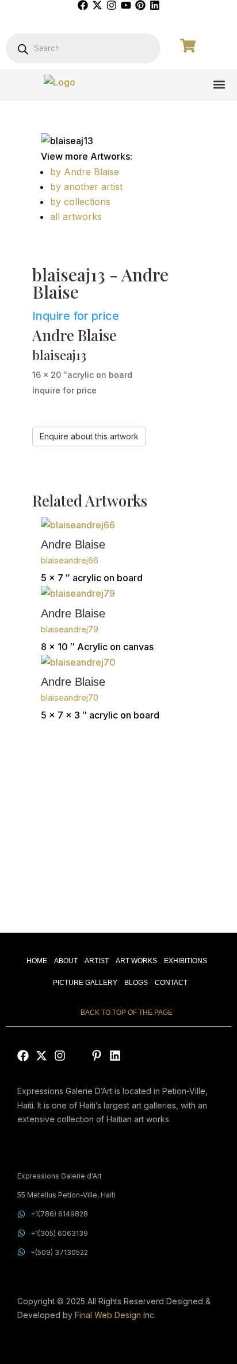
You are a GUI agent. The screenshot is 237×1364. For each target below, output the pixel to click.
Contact (171, 983)
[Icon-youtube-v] (78, 1055)
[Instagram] (111, 5)
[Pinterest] (140, 5)
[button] (218, 84)
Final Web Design (108, 1315)
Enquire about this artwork (89, 436)
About (66, 961)
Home (36, 961)
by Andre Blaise (84, 171)
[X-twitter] (97, 5)
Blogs (136, 983)
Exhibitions (185, 961)
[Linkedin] (155, 5)
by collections (80, 201)
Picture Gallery (85, 983)
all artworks (76, 216)
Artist (97, 961)
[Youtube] (126, 5)
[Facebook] (83, 5)
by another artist (86, 186)
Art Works (136, 961)
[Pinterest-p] (96, 1055)
